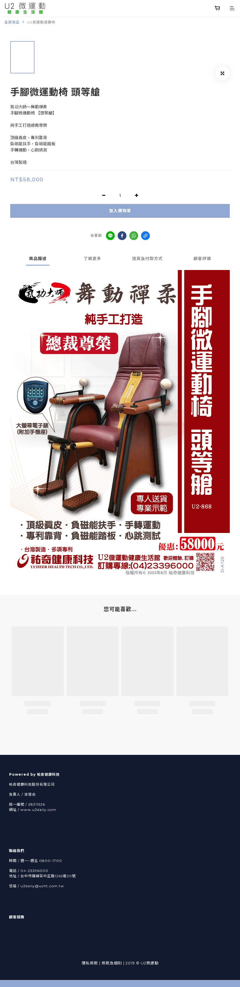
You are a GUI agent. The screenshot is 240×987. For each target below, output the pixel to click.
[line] (110, 235)
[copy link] (145, 235)
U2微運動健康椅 (41, 22)
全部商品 (12, 22)
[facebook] (122, 235)
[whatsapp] (133, 235)
